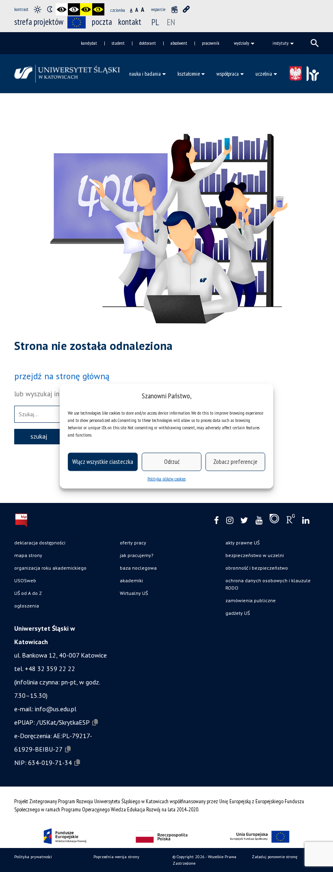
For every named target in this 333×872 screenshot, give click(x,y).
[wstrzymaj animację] (174, 9)
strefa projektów (38, 21)
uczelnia (263, 73)
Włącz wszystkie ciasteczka (102, 462)
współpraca (227, 73)
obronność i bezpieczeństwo (256, 568)
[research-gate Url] (290, 520)
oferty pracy (133, 543)
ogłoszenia (26, 606)
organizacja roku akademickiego (50, 568)
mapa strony (28, 555)
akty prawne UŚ (242, 543)
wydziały (241, 43)
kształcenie (188, 73)
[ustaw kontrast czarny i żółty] (86, 9)
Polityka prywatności (33, 856)
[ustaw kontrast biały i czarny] (74, 9)
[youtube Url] (258, 520)
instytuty (280, 43)
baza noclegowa (138, 568)
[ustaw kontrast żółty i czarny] (98, 9)
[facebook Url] (216, 520)
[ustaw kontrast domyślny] (37, 9)
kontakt (129, 21)
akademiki (131, 580)
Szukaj (38, 436)
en (171, 22)
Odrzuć (171, 462)
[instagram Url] (229, 520)
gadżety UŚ (237, 613)
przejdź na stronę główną (62, 376)
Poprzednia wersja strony (116, 856)
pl (155, 22)
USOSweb (25, 580)
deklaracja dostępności (39, 543)
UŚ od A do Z (28, 593)
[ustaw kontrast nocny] (49, 9)
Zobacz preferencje (235, 462)
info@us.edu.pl (55, 709)
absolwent (179, 43)
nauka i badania (145, 73)
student (118, 43)
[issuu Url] (274, 520)
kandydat (89, 43)
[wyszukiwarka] (315, 43)
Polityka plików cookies (166, 478)
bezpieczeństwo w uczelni (254, 555)
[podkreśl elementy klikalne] (186, 9)
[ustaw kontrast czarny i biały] (62, 9)
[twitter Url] (244, 520)
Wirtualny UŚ (134, 593)
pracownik (210, 43)
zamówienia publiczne (250, 600)
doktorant (147, 43)
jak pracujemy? (137, 555)
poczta (102, 21)
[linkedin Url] (305, 520)
